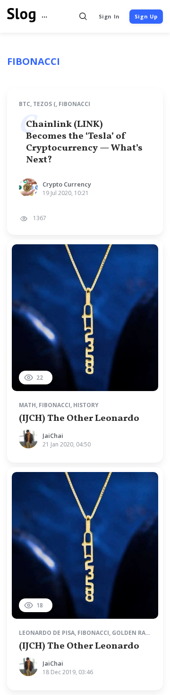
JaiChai (52, 435)
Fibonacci (74, 104)
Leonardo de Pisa (47, 633)
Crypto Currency (66, 184)
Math (27, 405)
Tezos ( (44, 104)
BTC (24, 104)
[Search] (83, 16)
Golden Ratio (134, 633)
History (86, 405)
